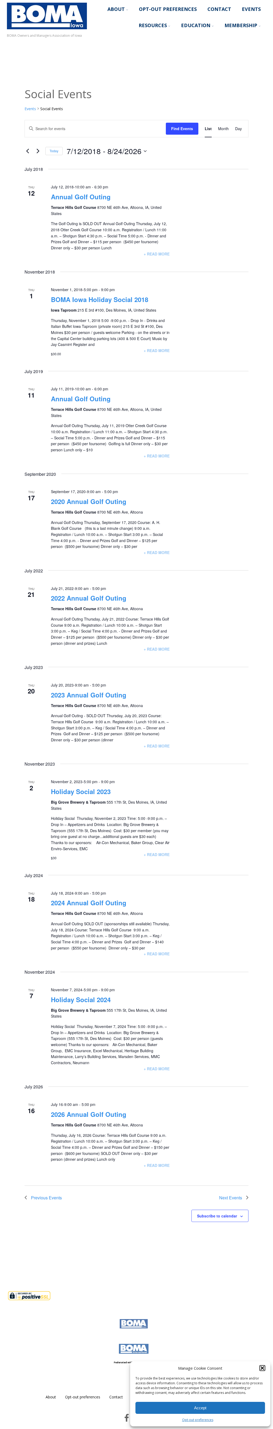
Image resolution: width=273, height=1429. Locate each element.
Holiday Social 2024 (81, 999)
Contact (219, 9)
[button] (262, 1368)
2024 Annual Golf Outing (88, 902)
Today (54, 150)
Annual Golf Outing (81, 196)
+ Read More (157, 254)
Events (251, 9)
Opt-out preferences (197, 1420)
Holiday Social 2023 (81, 791)
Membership (240, 25)
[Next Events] (38, 151)
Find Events (182, 128)
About (116, 9)
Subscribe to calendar (217, 1216)
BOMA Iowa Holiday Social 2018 (99, 299)
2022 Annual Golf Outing (88, 597)
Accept (200, 1408)
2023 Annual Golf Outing (88, 694)
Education (195, 25)
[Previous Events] (28, 151)
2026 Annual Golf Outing (88, 1114)
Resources (153, 25)
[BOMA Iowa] (47, 30)
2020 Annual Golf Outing (88, 501)
